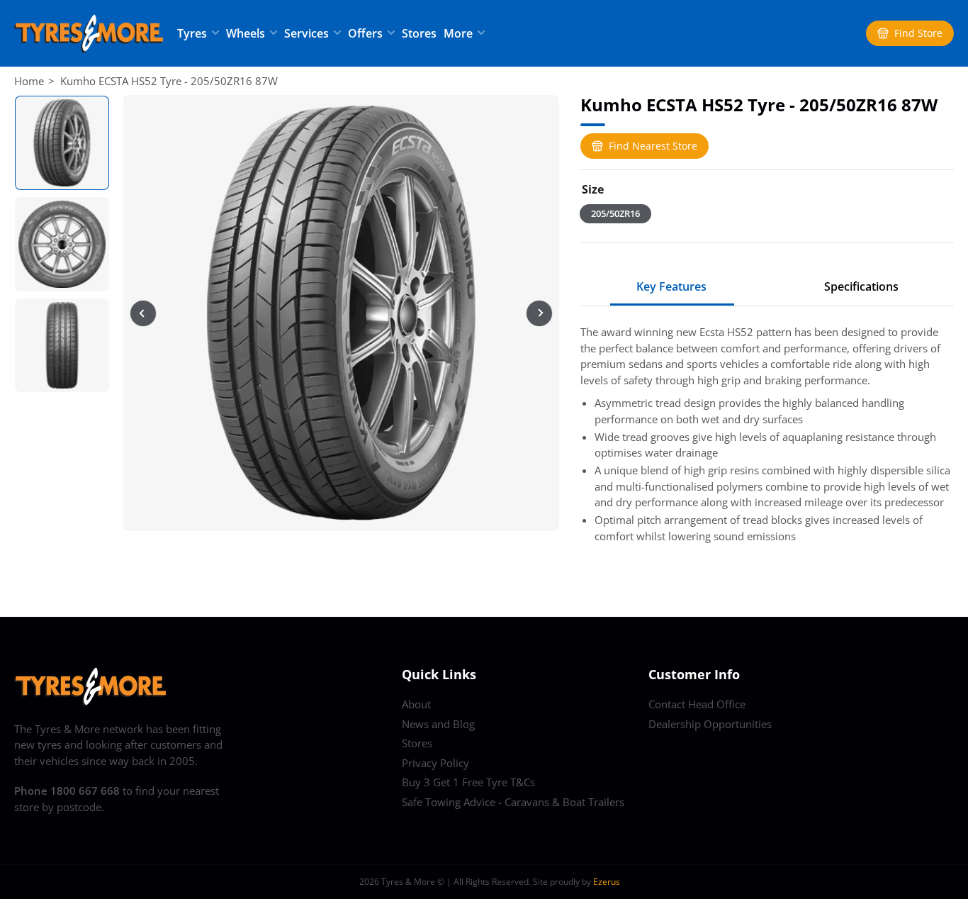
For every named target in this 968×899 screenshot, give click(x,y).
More (458, 33)
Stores (419, 33)
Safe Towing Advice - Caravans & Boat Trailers (513, 802)
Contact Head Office (696, 704)
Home (29, 81)
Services (306, 33)
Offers (365, 33)
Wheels (245, 33)
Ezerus (606, 882)
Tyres (192, 33)
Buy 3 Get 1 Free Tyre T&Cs (468, 782)
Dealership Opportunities (710, 724)
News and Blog (438, 724)
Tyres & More (408, 882)
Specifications (861, 286)
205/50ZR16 (615, 213)
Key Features (671, 286)
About (416, 704)
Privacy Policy (435, 763)
